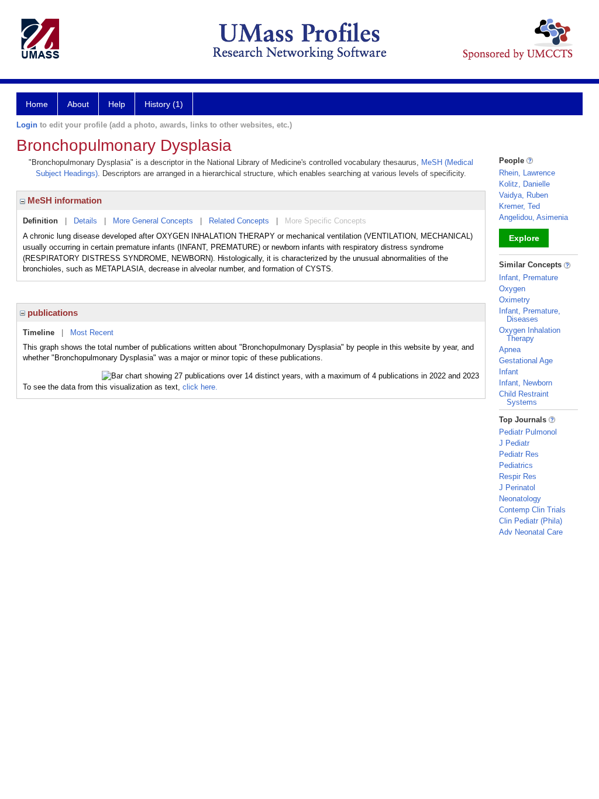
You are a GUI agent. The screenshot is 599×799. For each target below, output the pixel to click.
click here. (200, 387)
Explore (524, 238)
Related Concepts (239, 220)
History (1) (163, 104)
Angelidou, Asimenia (533, 217)
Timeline (38, 332)
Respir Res (517, 476)
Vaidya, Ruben (523, 195)
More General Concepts (153, 220)
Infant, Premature (528, 277)
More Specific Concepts (325, 220)
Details (85, 220)
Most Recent (91, 332)
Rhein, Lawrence (527, 172)
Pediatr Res (519, 454)
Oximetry (514, 299)
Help (116, 104)
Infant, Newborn (525, 382)
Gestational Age (526, 360)
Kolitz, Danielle (524, 184)
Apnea (510, 349)
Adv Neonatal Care (531, 532)
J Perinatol (517, 487)
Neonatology (520, 498)
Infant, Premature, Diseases (529, 314)
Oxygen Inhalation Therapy (529, 334)
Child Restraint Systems (524, 398)
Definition (40, 220)
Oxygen (512, 288)
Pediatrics (516, 465)
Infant (508, 371)
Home (37, 104)
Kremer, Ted (519, 206)
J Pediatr (514, 443)
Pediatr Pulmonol (528, 432)
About (78, 104)
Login (26, 124)
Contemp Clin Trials (532, 509)
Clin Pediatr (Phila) (530, 520)
